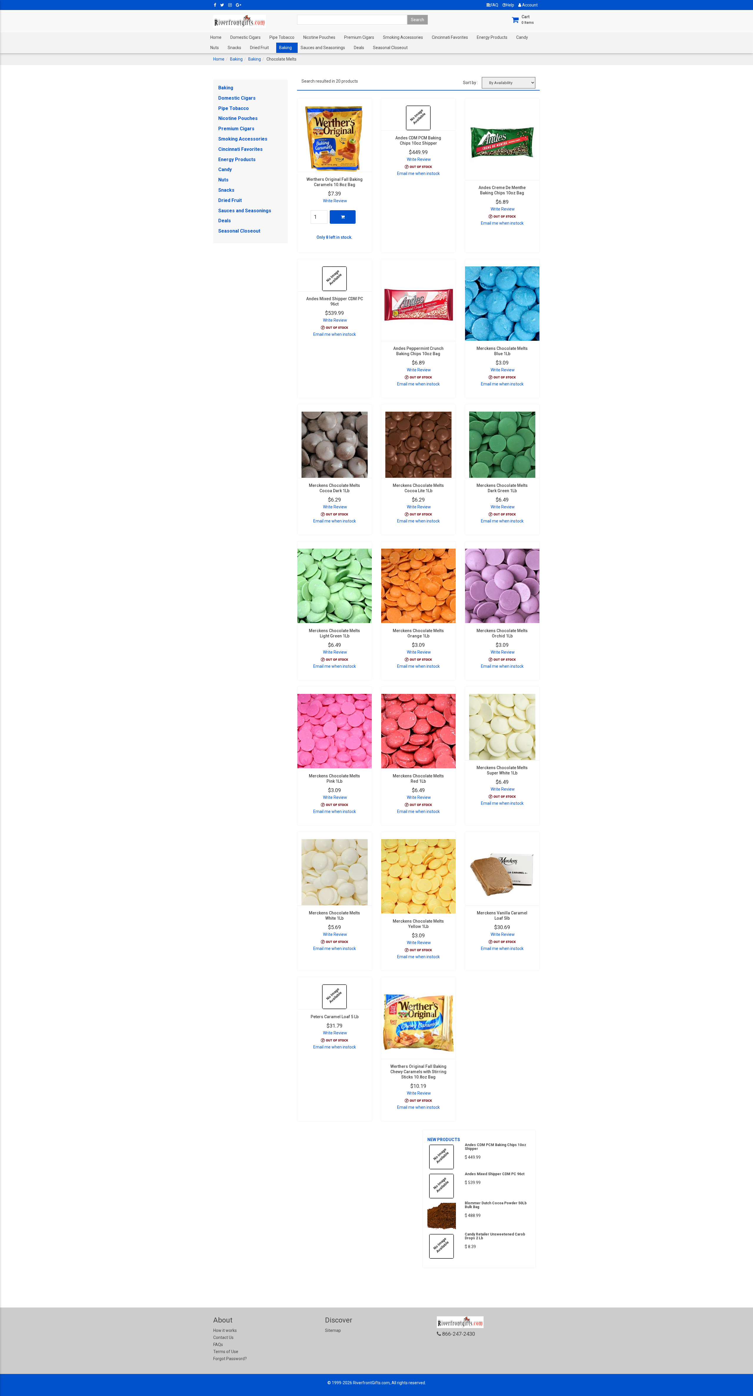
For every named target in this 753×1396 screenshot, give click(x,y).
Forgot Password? (230, 1358)
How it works (225, 1330)
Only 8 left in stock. (334, 237)
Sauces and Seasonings (323, 47)
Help (510, 5)
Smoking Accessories (403, 37)
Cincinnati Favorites (450, 37)
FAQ (494, 5)
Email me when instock (418, 173)
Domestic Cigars (245, 37)
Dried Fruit (259, 47)
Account (529, 5)
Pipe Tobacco (281, 37)
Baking (285, 47)
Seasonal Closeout (390, 47)
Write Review (335, 200)
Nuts (214, 47)
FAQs (218, 1344)
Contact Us (223, 1337)
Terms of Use (225, 1351)
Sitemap (333, 1330)
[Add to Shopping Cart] (343, 217)
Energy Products (492, 37)
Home (215, 37)
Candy (522, 37)
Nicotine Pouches (319, 37)
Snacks (234, 47)
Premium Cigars (359, 37)
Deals (359, 47)
